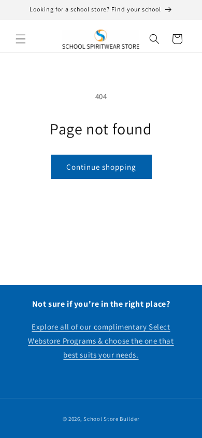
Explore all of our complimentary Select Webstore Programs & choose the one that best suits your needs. (101, 341)
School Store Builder (111, 418)
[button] (20, 39)
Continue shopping (101, 167)
